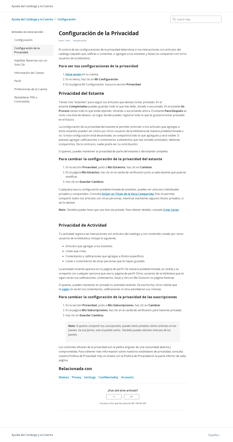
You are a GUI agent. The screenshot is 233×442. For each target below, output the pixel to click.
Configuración (66, 19)
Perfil (17, 81)
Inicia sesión (73, 74)
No (131, 396)
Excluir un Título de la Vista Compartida (128, 194)
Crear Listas (171, 210)
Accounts (127, 377)
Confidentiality (108, 377)
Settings (90, 377)
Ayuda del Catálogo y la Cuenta (32, 19)
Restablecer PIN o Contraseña (25, 99)
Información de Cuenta (29, 73)
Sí (114, 396)
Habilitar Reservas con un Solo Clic (30, 62)
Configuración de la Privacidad (27, 50)
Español (213, 435)
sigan (65, 289)
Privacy (76, 377)
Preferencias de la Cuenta (30, 89)
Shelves (64, 377)
